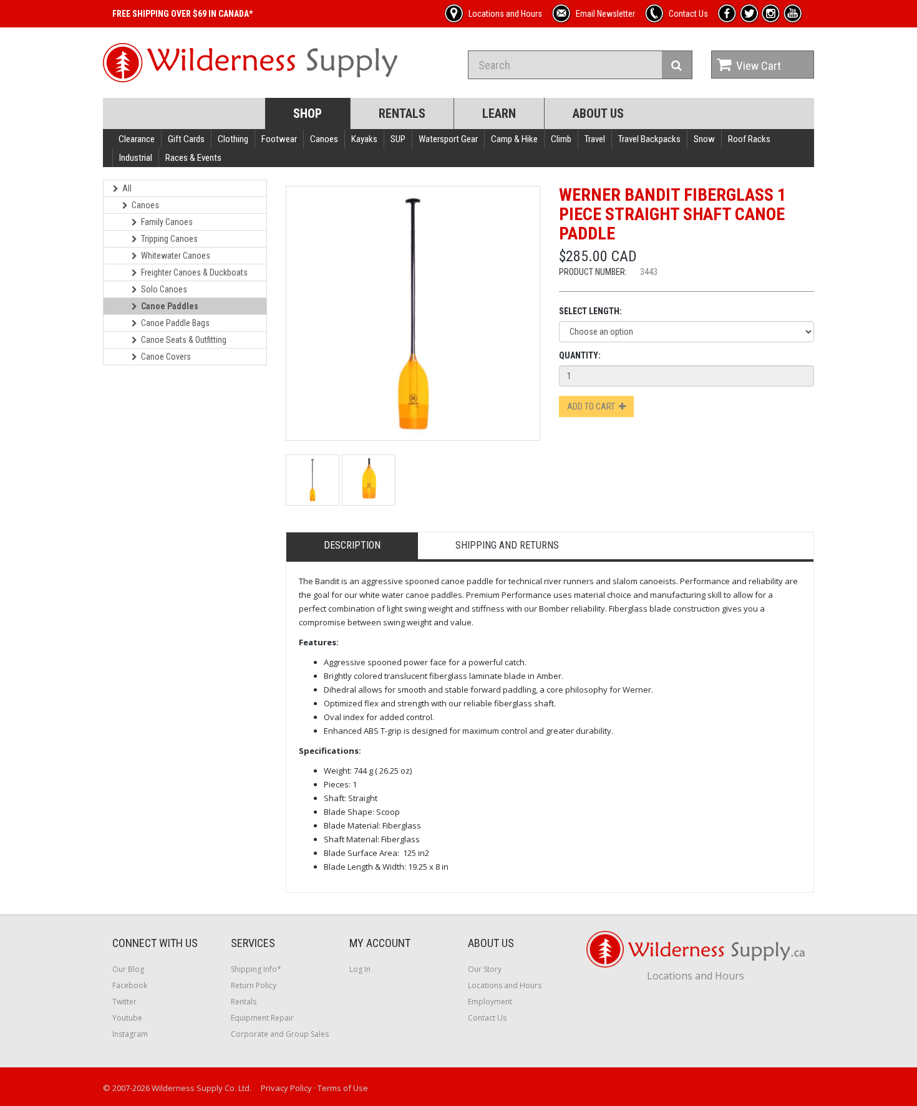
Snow (704, 139)
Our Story (485, 969)
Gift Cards (186, 139)
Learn (499, 113)
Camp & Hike (514, 139)
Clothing (233, 139)
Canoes (324, 139)
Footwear (279, 139)
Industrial (135, 157)
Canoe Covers (166, 357)
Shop (307, 113)
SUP (398, 139)
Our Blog (128, 969)
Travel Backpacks (649, 139)
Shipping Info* (256, 969)
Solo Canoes (164, 289)
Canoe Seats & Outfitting (183, 340)
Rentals (402, 113)
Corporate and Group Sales (280, 1034)
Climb (561, 139)
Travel (595, 139)
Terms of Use (343, 1088)
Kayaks (364, 139)
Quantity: (580, 355)
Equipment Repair (262, 1017)
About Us (598, 113)
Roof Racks (749, 139)
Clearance (137, 139)
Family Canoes (167, 222)
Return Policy (253, 985)
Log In (360, 969)
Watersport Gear (448, 139)
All (127, 188)
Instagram (130, 1034)
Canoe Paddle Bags (175, 323)
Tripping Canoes (169, 239)
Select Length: (590, 311)
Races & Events (193, 157)
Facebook (129, 985)
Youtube (127, 1017)
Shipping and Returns (507, 545)
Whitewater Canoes (175, 256)
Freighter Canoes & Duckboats (194, 272)
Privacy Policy (286, 1088)
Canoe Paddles (169, 306)
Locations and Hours (504, 985)
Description (352, 545)
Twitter (124, 1001)
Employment (490, 1001)
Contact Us (487, 1017)
